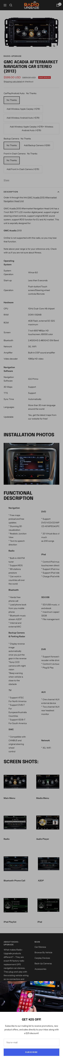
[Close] (58, 986)
